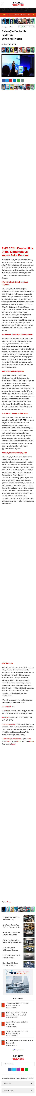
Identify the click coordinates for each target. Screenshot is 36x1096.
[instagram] (18, 1069)
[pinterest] (14, 80)
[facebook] (3, 80)
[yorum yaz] (22, 80)
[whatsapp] (26, 1069)
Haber (10, 27)
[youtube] (22, 1069)
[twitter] (7, 80)
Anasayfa (4, 27)
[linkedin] (10, 80)
